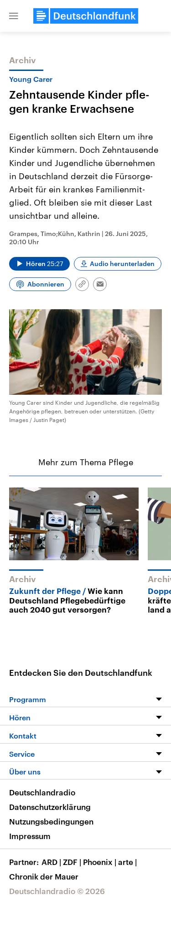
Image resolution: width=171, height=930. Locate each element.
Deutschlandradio (42, 792)
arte (127, 861)
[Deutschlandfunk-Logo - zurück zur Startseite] (85, 16)
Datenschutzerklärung (50, 806)
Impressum (30, 835)
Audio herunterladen (122, 263)
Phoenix (99, 861)
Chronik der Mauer (43, 876)
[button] (13, 15)
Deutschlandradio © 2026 (57, 890)
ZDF (72, 861)
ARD (51, 861)
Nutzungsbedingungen (51, 821)
